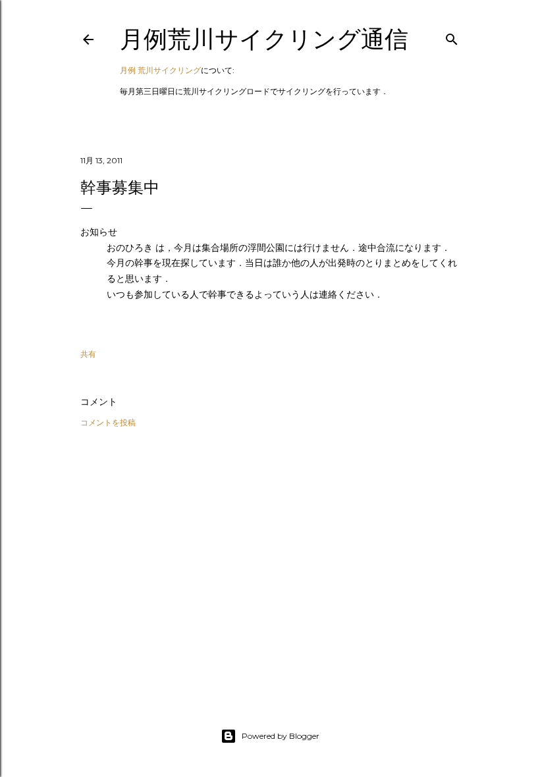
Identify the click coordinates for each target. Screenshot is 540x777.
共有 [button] (88, 354)
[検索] (452, 36)
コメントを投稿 (108, 422)
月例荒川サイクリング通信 (264, 39)
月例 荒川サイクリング (160, 70)
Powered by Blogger (280, 736)
